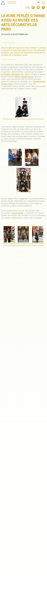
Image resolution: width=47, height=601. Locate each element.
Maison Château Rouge (23, 76)
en (39, 2)
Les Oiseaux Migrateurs (10, 74)
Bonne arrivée (17, 213)
